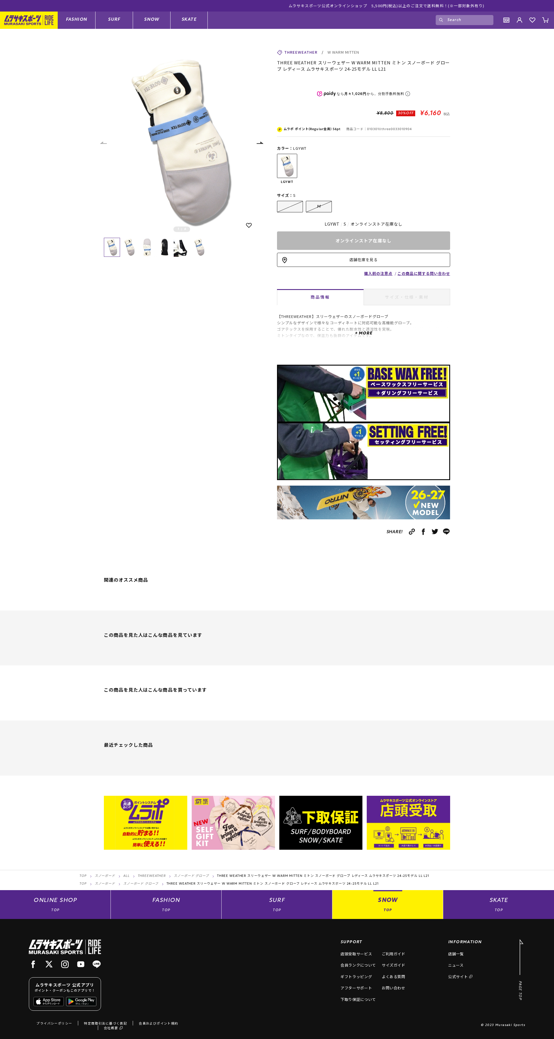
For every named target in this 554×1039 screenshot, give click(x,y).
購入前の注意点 (378, 273)
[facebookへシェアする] (423, 531)
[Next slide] (259, 142)
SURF (114, 20)
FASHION (76, 20)
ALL (126, 876)
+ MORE (363, 333)
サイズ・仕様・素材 (406, 297)
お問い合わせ (393, 988)
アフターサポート (356, 988)
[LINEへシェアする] (446, 531)
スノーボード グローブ (191, 876)
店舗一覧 (456, 953)
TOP (83, 876)
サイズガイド (393, 965)
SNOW (151, 20)
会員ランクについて (358, 965)
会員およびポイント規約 (158, 1023)
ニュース (456, 965)
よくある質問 (393, 976)
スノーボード (105, 876)
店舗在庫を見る (363, 259)
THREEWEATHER (152, 876)
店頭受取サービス (356, 953)
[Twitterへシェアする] (435, 531)
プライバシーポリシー (54, 1023)
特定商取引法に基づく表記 (105, 1023)
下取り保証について (358, 999)
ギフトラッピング (356, 976)
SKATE (188, 20)
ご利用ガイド (393, 953)
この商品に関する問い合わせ (423, 273)
